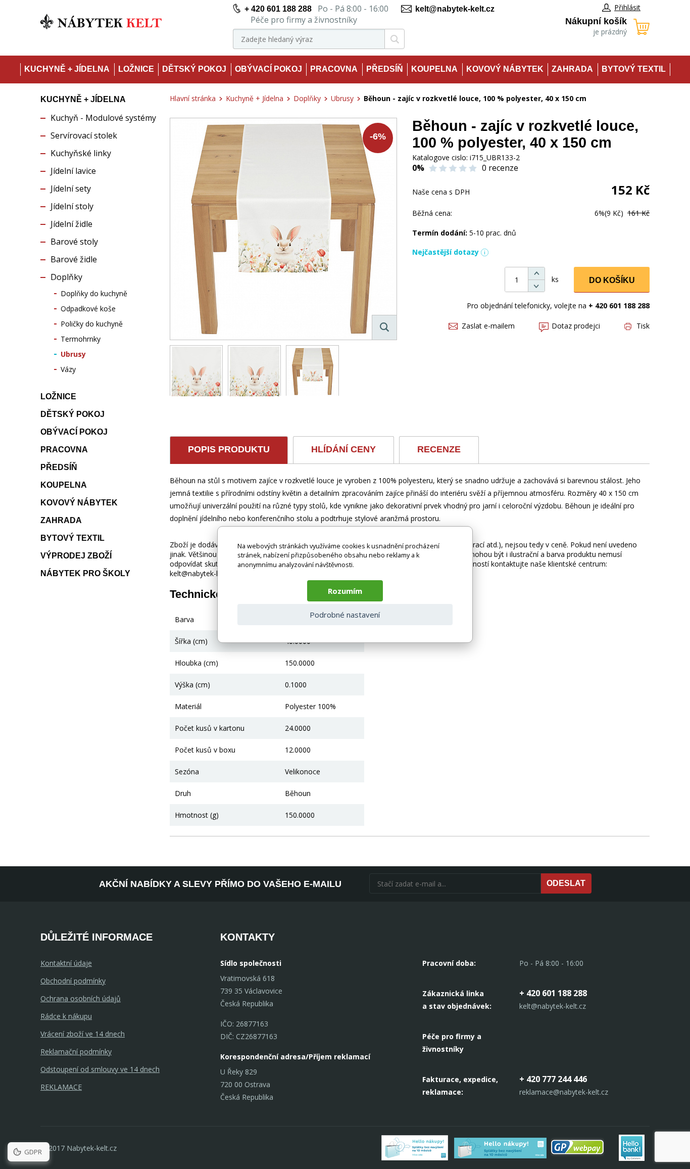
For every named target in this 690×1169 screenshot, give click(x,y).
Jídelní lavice (73, 170)
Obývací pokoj (268, 69)
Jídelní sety (71, 188)
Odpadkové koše (88, 308)
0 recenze (500, 167)
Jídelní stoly (72, 206)
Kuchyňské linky (81, 153)
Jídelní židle (71, 223)
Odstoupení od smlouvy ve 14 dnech (100, 1069)
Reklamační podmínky (76, 1051)
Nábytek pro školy (85, 573)
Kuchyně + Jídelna (67, 69)
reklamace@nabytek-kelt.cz (563, 1092)
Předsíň (384, 69)
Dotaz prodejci (576, 326)
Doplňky (66, 277)
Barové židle (74, 259)
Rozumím (345, 591)
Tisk (643, 326)
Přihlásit (627, 7)
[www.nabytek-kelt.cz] (101, 21)
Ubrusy (73, 354)
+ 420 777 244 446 (553, 1079)
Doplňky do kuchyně (94, 293)
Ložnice (136, 69)
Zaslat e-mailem (488, 326)
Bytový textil (634, 69)
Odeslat (566, 883)
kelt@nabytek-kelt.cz (455, 9)
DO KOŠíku (612, 280)
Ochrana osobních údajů (80, 998)
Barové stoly (74, 241)
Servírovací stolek (84, 135)
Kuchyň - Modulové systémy (103, 117)
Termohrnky (81, 339)
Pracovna (334, 69)
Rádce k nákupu (66, 1016)
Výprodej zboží (76, 555)
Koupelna (434, 69)
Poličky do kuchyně (92, 324)
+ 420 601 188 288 (278, 9)
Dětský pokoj (194, 69)
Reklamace (61, 1087)
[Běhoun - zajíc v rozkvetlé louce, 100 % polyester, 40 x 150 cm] (283, 229)
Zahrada (572, 69)
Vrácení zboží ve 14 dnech (82, 1034)
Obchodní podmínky (73, 981)
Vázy (68, 369)
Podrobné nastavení (345, 615)
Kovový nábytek (505, 69)
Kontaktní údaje (66, 963)
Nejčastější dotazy (445, 252)
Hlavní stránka (193, 98)
